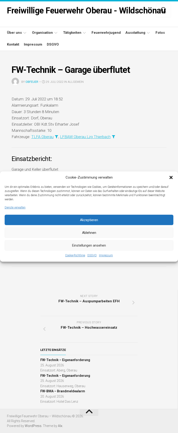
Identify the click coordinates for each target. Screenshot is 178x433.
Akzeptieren (89, 220)
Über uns (14, 33)
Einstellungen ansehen (89, 245)
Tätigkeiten (72, 33)
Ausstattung (135, 33)
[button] (171, 177)
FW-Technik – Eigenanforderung (65, 360)
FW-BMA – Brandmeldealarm (62, 391)
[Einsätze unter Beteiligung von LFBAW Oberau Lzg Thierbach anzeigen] (113, 137)
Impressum (106, 255)
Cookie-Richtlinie (75, 255)
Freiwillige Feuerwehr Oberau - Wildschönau (86, 10)
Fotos (160, 33)
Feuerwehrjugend (106, 33)
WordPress (33, 426)
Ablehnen (89, 233)
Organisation (42, 33)
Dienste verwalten (15, 207)
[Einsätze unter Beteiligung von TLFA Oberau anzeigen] (56, 137)
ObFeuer (31, 82)
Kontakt (13, 44)
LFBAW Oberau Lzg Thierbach (85, 136)
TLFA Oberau (42, 136)
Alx (60, 426)
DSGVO (92, 255)
